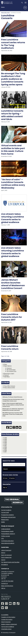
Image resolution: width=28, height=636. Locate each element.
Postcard (6, 375)
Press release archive (9, 387)
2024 (5, 441)
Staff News (7, 376)
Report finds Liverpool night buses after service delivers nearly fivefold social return (13, 405)
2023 (5, 442)
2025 (5, 439)
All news (5, 478)
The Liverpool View (11, 371)
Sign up (5, 487)
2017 (5, 452)
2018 (5, 450)
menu (25, 7)
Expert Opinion (8, 366)
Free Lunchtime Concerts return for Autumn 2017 (11, 317)
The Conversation (11, 369)
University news (5, 12)
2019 (5, 449)
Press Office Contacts (9, 386)
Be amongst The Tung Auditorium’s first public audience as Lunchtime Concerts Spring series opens (13, 79)
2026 (5, 438)
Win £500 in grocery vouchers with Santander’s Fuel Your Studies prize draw (12, 414)
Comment (9, 368)
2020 (5, 447)
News (3, 7)
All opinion (12, 478)
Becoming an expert (9, 373)
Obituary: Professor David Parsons (12, 397)
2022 (5, 444)
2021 (5, 445)
